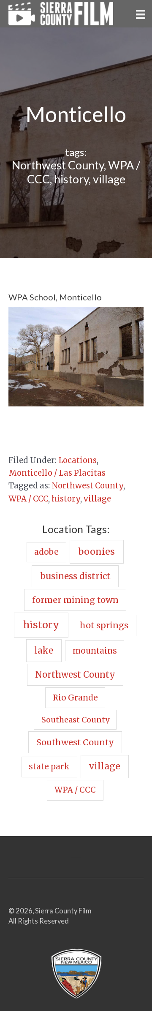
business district (75, 576)
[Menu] (140, 13)
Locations (77, 460)
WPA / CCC (28, 499)
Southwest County (75, 742)
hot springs (104, 625)
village (109, 179)
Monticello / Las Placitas (57, 473)
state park (49, 766)
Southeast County (75, 720)
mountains (95, 651)
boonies (96, 551)
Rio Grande (75, 698)
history (71, 179)
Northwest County (58, 165)
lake (43, 650)
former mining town (75, 599)
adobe (46, 552)
